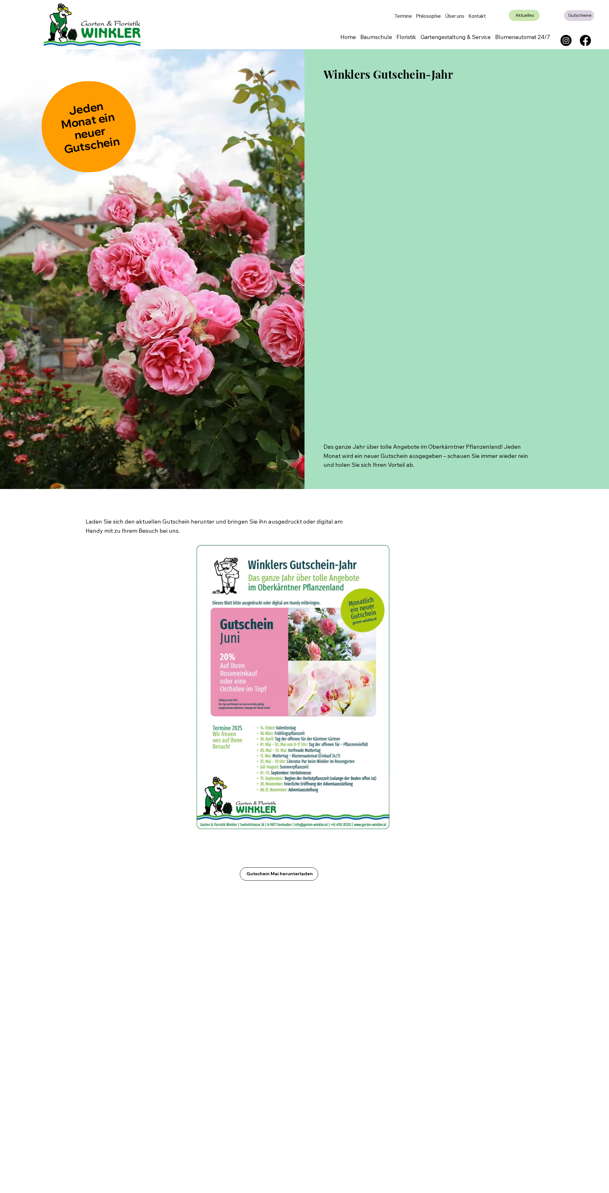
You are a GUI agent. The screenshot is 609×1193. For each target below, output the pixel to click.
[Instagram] (566, 40)
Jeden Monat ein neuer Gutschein (90, 127)
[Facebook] (585, 40)
